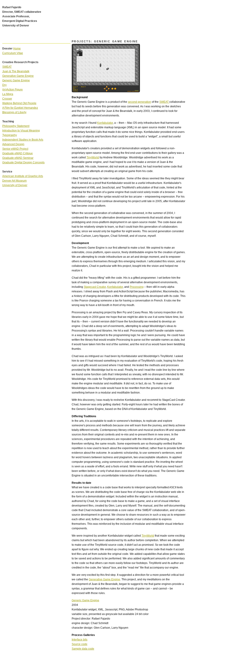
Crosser (7, 98)
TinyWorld (92, 157)
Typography (9, 135)
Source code (79, 644)
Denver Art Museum (14, 180)
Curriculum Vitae (12, 53)
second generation (139, 101)
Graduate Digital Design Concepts (23, 162)
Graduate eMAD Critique (17, 153)
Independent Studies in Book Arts (22, 139)
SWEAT (164, 101)
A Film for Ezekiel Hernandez (20, 107)
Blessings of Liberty (14, 112)
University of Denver (14, 185)
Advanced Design (13, 144)
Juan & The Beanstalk (15, 71)
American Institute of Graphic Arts (22, 176)
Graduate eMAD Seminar (17, 157)
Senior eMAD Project (15, 148)
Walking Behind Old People (19, 103)
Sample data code (83, 648)
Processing (137, 286)
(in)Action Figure (12, 89)
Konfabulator (105, 122)
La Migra (7, 94)
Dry (4, 85)
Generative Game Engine (104, 579)
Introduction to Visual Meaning (21, 130)
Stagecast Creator (95, 286)
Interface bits (79, 639)
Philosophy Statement (15, 126)
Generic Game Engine (85, 600)
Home (17, 48)
